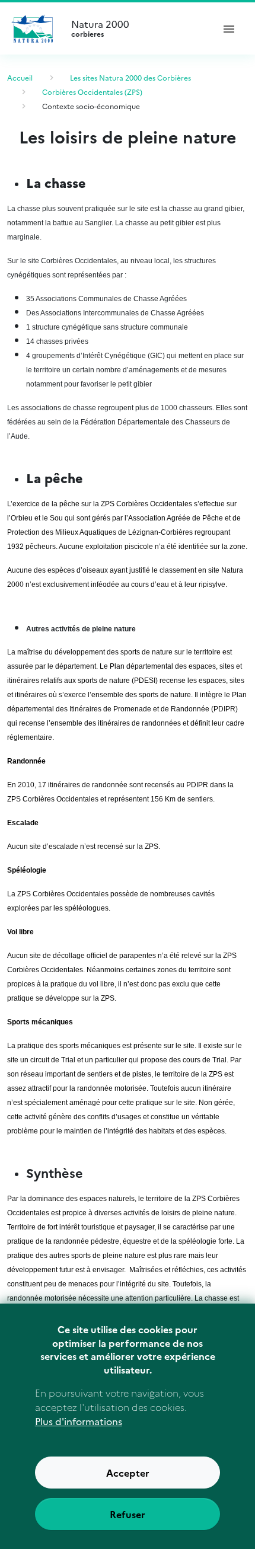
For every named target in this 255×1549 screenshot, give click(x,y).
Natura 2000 (100, 28)
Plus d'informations (78, 1420)
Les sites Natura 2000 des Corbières (130, 77)
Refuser (127, 1514)
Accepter (127, 1472)
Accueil (20, 77)
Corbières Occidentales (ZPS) (92, 92)
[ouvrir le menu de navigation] (229, 28)
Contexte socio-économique (91, 106)
